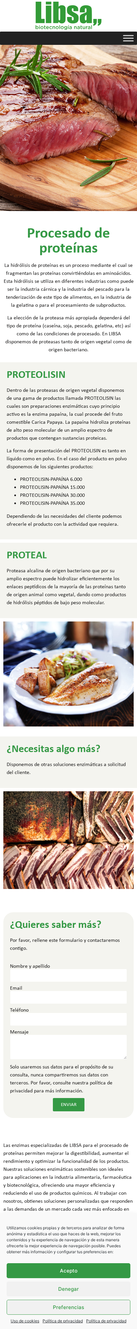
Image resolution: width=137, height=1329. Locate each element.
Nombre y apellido (30, 966)
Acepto (68, 1271)
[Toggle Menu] (128, 38)
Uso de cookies (25, 1320)
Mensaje (19, 1032)
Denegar (68, 1289)
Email (16, 988)
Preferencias (68, 1307)
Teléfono (19, 1010)
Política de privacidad (63, 1320)
